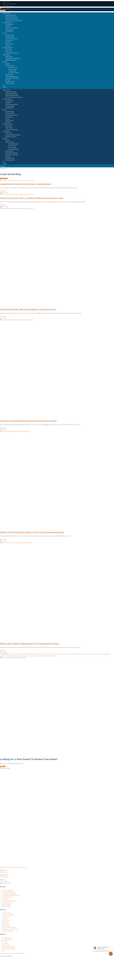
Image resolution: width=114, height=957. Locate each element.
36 (35, 655)
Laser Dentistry (9, 40)
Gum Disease (8, 49)
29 (6, 655)
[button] (4, 178)
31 (14, 655)
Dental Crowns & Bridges (11, 27)
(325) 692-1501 (4, 876)
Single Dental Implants (10, 15)
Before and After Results (11, 76)
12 (46, 654)
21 (84, 654)
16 (63, 654)
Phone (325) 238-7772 (8, 5)
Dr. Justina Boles (12, 71)
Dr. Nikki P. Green (12, 69)
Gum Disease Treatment (11, 38)
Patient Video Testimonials (11, 78)
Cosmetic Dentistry (7, 22)
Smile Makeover (9, 24)
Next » (55, 655)
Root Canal (8, 45)
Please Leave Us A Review (9, 4)
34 (27, 655)
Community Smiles (10, 83)
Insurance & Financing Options (12, 58)
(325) (4, 872)
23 (92, 654)
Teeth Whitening (9, 31)
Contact (4, 87)
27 (108, 654)
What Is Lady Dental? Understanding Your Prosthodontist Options (29, 643)
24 (96, 654)
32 (18, 655)
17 (67, 654)
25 (100, 654)
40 (51, 655)
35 (31, 655)
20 (79, 654)
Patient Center (6, 2)
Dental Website (4, 953)
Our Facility (8, 80)
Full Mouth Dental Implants (12, 18)
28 (2, 655)
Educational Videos (10, 81)
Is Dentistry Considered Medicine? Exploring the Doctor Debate (28, 421)
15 (59, 654)
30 (10, 655)
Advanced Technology (10, 60)
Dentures (7, 42)
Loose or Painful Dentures (11, 53)
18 (71, 654)
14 (55, 654)
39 (47, 655)
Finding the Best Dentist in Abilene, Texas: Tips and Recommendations (32, 532)
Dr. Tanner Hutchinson (13, 72)
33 (22, 655)
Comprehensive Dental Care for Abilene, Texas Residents (25, 184)
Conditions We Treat (8, 47)
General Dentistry (9, 35)
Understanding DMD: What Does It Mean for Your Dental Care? (28, 309)
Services (5, 33)
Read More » (3, 190)
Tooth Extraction (9, 44)
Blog (4, 85)
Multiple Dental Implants (11, 17)
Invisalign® (8, 26)
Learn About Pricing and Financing (13, 20)
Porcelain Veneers (9, 29)
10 (38, 654)
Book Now (2, 10)
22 (88, 654)
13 (51, 654)
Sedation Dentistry (9, 36)
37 (39, 655)
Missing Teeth (8, 51)
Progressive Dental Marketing (16, 953)
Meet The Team (9, 74)
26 (104, 654)
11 (42, 654)
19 (75, 654)
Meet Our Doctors (9, 65)
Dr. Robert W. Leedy (13, 67)
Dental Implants (6, 13)
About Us (5, 62)
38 (43, 655)
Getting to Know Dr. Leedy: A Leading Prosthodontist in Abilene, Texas (31, 198)
